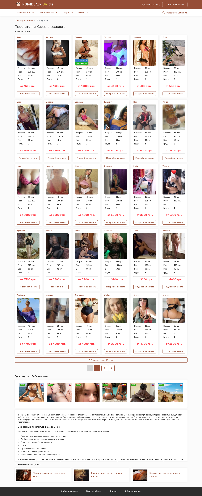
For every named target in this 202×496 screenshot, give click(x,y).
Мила (77, 231)
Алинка (166, 295)
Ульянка (49, 295)
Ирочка (78, 166)
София (107, 295)
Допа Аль (50, 231)
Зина (135, 231)
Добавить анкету (151, 4)
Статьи (113, 491)
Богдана (49, 102)
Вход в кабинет (93, 491)
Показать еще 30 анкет (102, 360)
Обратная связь (133, 491)
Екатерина (79, 295)
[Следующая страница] (112, 368)
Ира (135, 102)
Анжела (49, 37)
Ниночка (49, 166)
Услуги (81, 12)
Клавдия (108, 102)
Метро (66, 12)
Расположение (46, 12)
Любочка (108, 231)
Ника (19, 166)
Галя (165, 37)
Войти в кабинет (176, 4)
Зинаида (137, 37)
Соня (19, 102)
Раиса (165, 102)
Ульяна (107, 37)
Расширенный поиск (177, 12)
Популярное (23, 12)
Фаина (136, 295)
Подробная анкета (28, 93)
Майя (135, 166)
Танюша (78, 37)
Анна (19, 37)
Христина (21, 231)
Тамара (166, 166)
